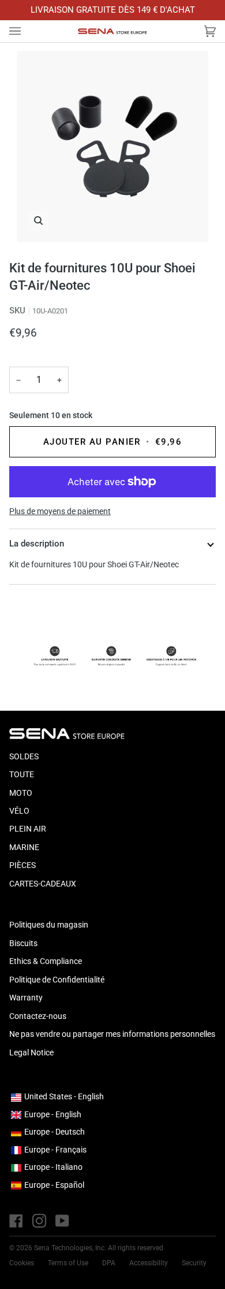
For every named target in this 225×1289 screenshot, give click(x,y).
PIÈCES (22, 865)
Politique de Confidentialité (56, 979)
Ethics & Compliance (45, 961)
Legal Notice (31, 1052)
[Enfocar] (112, 147)
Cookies (21, 1263)
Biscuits (23, 943)
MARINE (24, 847)
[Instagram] (39, 1221)
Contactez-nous (37, 1016)
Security (194, 1263)
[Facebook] (16, 1221)
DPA (108, 1263)
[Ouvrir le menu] (26, 31)
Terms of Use (68, 1263)
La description (36, 543)
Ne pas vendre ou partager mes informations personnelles (112, 1034)
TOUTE (21, 774)
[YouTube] (62, 1221)
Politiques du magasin (48, 924)
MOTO (20, 792)
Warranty (26, 997)
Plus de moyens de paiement (60, 511)
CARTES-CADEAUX (42, 883)
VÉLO (19, 810)
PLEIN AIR (27, 828)
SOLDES (24, 756)
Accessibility (148, 1263)
